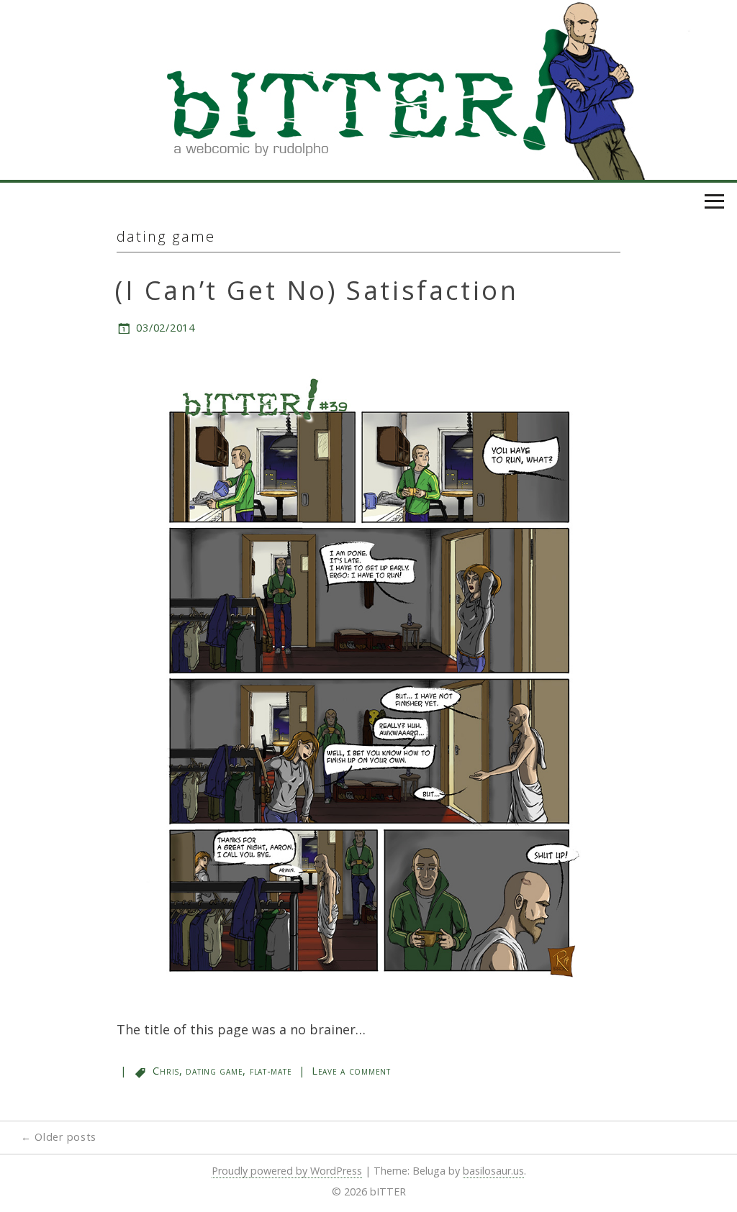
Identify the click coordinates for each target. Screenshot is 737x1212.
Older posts (58, 1137)
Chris (166, 1070)
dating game (214, 1070)
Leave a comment (351, 1070)
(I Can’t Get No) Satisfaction (316, 290)
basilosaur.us (493, 1170)
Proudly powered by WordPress (287, 1170)
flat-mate (270, 1070)
